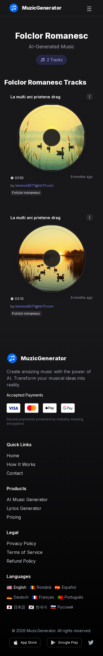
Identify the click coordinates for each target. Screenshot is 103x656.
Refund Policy (21, 561)
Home (13, 455)
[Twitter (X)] (91, 642)
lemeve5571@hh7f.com (34, 185)
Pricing (14, 517)
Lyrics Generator (24, 508)
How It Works (21, 464)
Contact (15, 473)
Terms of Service (25, 552)
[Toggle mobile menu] (89, 9)
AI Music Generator (27, 499)
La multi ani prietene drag (35, 96)
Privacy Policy (21, 543)
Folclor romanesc (26, 193)
